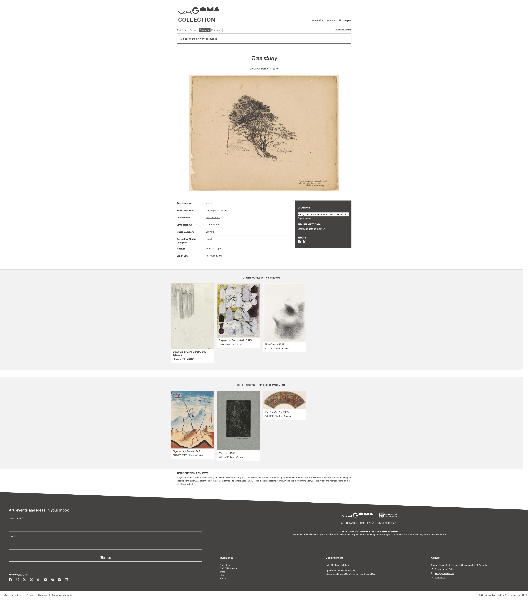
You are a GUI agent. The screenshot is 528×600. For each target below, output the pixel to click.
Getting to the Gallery (445, 569)
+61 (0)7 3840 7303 (444, 573)
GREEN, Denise (226, 344)
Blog (222, 574)
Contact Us (440, 577)
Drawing (210, 231)
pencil (209, 238)
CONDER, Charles (273, 416)
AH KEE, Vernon (272, 348)
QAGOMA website (228, 568)
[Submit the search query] (178, 38)
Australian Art (213, 217)
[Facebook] (299, 242)
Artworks (317, 20)
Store (222, 571)
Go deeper (345, 20)
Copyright (43, 595)
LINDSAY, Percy (258, 68)
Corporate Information (62, 595)
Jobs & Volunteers (13, 595)
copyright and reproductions (329, 480)
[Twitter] (304, 242)
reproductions (283, 480)
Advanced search (343, 29)
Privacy (30, 595)
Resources (216, 30)
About (223, 578)
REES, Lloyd (179, 358)
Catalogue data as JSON (310, 228)
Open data (225, 565)
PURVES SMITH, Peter (183, 455)
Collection (196, 19)
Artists (331, 20)
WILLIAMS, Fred (226, 457)
